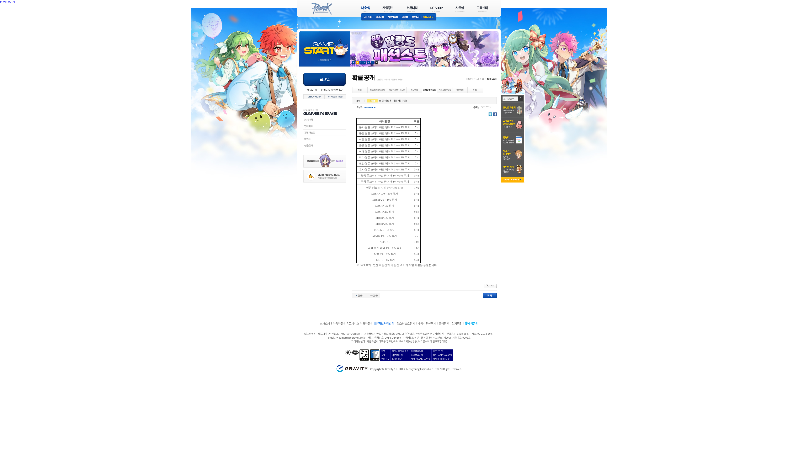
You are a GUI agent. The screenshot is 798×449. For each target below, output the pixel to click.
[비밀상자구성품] (429, 90)
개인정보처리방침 (383, 323)
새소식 (480, 79)
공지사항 (367, 17)
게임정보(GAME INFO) (388, 9)
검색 (521, 98)
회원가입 (312, 90)
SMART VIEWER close (513, 180)
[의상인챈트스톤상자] (397, 90)
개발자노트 (393, 17)
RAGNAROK (321, 9)
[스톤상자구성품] (445, 90)
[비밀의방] (377, 90)
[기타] (475, 90)
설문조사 (416, 17)
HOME (470, 79)
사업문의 (473, 323)
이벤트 (405, 17)
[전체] (360, 90)
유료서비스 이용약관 (358, 323)
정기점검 (457, 323)
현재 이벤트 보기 (376, 62)
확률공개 (429, 17)
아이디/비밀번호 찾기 (332, 90)
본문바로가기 (16, 11)
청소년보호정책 (406, 323)
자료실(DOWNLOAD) (459, 9)
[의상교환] (414, 90)
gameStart (324, 45)
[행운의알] (460, 90)
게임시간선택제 (427, 323)
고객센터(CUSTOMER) (482, 9)
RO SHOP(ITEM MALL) (436, 9)
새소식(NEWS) (365, 9)
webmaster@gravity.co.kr (351, 337)
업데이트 (380, 17)
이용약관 (338, 323)
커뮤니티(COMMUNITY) (412, 9)
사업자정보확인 (411, 337)
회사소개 (325, 323)
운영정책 (444, 323)
